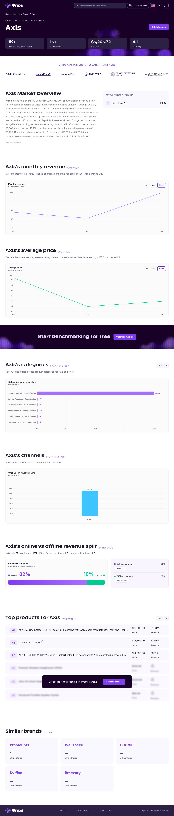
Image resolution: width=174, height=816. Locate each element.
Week (153, 185)
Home (8, 14)
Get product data (114, 682)
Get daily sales (158, 27)
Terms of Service (106, 810)
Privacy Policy (82, 810)
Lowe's (122, 103)
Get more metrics (124, 337)
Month (161, 185)
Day (146, 185)
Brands (26, 14)
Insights (16, 14)
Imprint (63, 810)
